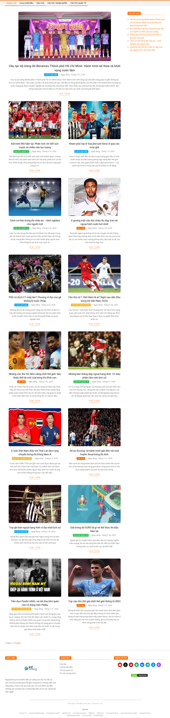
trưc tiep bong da (112, 713)
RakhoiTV (100, 713)
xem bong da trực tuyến (129, 713)
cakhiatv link (66, 713)
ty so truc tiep (87, 715)
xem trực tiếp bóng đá (36, 713)
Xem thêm (64, 93)
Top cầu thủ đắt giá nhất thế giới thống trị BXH (94, 601)
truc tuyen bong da (79, 713)
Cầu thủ (80, 228)
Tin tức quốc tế (21, 151)
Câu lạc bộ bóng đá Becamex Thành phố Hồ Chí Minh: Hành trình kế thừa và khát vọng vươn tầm (147, 22)
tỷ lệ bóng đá (98, 715)
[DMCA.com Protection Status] (139, 675)
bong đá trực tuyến (53, 713)
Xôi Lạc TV (22, 713)
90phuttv (92, 713)
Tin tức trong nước (81, 305)
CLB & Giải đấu (51, 75)
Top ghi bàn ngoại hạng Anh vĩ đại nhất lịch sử (35, 527)
